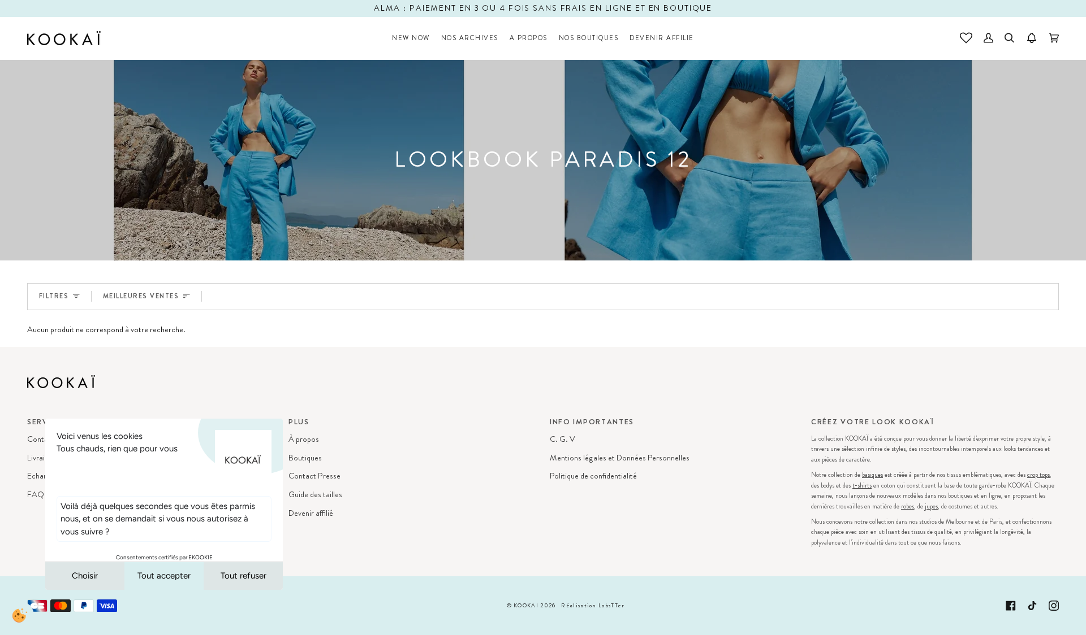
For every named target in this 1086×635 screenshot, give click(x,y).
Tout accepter (164, 576)
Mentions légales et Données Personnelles (619, 458)
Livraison (42, 458)
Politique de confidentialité (593, 476)
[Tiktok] (1032, 606)
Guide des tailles (315, 495)
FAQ (35, 495)
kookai (526, 606)
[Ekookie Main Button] (20, 615)
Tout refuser (243, 576)
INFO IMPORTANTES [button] (592, 421)
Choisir (85, 576)
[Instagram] (1054, 606)
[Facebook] (1011, 606)
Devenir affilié (310, 513)
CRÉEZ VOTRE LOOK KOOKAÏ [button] (872, 421)
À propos (303, 439)
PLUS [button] (298, 421)
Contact (41, 439)
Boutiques (305, 458)
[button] (470, 38)
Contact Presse (314, 476)
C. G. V (562, 439)
